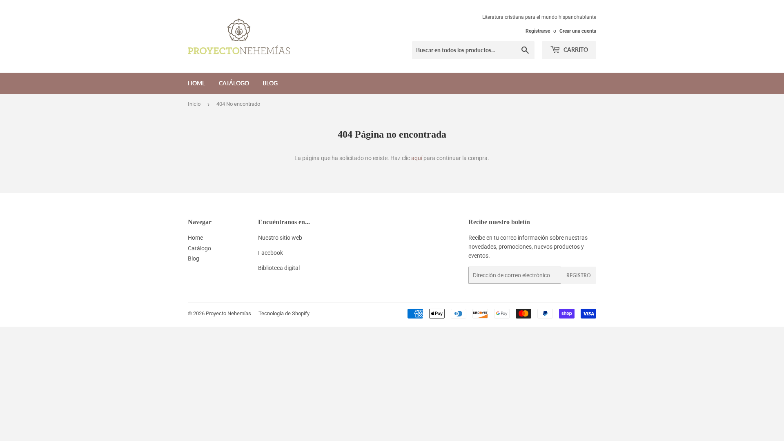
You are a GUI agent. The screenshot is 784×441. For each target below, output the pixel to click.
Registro (578, 275)
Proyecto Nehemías (228, 313)
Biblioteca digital (279, 268)
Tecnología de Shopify (284, 313)
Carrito (575, 49)
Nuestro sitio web (280, 237)
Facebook (270, 252)
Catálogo (234, 83)
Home (196, 83)
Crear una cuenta (577, 31)
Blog (270, 83)
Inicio (194, 104)
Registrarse (538, 31)
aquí (416, 158)
